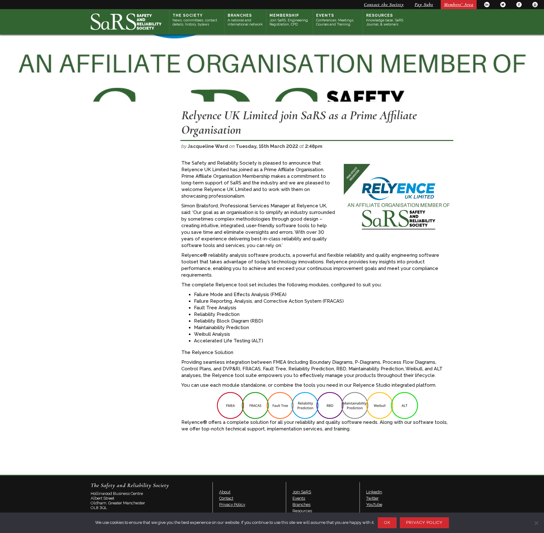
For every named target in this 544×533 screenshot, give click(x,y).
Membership (288, 19)
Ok (387, 522)
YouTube (535, 4)
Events (335, 19)
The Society (195, 19)
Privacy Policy (232, 504)
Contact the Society (384, 4)
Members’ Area (458, 4)
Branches (245, 19)
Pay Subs (424, 4)
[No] (536, 523)
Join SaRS (301, 492)
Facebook (519, 4)
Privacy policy (424, 522)
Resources (384, 19)
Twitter (503, 4)
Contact (226, 498)
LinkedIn (487, 4)
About (224, 492)
